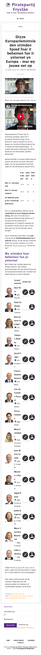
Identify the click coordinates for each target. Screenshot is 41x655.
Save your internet (18, 594)
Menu (22, 18)
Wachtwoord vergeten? (25, 627)
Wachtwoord (8, 619)
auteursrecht (13, 596)
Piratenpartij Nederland (25, 648)
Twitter (27, 567)
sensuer (23, 598)
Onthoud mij (23, 624)
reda (6, 598)
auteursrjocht (22, 596)
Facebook (18, 567)
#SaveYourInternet (20, 245)
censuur (30, 596)
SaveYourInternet (14, 598)
